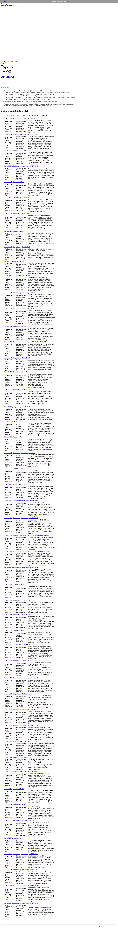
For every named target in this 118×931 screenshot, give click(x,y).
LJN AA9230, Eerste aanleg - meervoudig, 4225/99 (19, 453)
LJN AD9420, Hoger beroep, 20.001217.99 (17, 614)
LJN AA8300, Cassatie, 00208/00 (14, 630)
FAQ (99, 926)
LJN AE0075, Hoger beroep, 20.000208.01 (17, 407)
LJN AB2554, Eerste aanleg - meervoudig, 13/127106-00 (21, 166)
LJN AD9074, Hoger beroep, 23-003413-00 (17, 389)
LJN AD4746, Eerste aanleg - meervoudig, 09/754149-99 (21, 134)
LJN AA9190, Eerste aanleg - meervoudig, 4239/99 (19, 118)
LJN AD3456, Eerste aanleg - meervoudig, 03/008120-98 (21, 885)
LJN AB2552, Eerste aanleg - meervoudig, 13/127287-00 (21, 903)
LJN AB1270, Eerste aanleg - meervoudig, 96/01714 (19, 820)
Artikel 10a (14, 62)
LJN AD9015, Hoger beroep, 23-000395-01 (17, 150)
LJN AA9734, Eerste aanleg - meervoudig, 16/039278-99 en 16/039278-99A (26, 551)
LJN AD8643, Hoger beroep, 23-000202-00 (17, 757)
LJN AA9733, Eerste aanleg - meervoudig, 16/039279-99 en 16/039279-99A (26, 342)
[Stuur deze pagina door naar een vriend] (3, 63)
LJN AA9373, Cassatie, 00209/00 (14, 584)
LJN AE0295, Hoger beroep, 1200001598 (16, 197)
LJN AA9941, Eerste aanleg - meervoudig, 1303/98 (19, 293)
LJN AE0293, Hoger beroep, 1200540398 (16, 484)
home (2, 62)
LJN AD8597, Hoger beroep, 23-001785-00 (17, 372)
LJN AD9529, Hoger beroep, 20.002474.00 (17, 358)
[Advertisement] (6, 33)
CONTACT (115, 927)
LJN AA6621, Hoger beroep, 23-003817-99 (17, 694)
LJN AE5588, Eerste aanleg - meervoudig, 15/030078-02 (21, 567)
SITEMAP (91, 926)
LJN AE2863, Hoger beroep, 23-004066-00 (17, 644)
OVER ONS (79, 926)
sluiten (68, 1)
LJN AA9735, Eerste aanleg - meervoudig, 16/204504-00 (21, 678)
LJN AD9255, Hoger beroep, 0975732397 (16, 213)
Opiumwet (7, 62)
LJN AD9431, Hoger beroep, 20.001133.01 (17, 247)
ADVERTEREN (85, 926)
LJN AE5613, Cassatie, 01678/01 (14, 421)
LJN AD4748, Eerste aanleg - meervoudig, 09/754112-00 (21, 869)
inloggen (3, 5)
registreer (9, 5)
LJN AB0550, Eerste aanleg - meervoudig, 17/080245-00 (21, 854)
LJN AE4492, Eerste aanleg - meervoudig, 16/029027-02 (21, 500)
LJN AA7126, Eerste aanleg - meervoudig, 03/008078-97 (21, 771)
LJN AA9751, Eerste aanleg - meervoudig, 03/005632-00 (21, 518)
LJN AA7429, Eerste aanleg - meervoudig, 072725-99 (20, 660)
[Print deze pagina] (1, 63)
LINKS (95, 926)
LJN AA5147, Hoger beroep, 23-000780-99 (17, 326)
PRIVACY (115, 926)
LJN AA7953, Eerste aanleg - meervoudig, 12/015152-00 (21, 308)
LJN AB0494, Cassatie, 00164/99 (14, 261)
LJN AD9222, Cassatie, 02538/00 (14, 182)
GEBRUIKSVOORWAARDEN (106, 926)
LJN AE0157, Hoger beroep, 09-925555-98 (17, 275)
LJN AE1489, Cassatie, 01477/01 (14, 789)
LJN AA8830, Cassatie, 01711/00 (14, 437)
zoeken (3, 3)
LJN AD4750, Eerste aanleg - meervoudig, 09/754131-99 (21, 741)
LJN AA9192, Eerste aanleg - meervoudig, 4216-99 (19, 709)
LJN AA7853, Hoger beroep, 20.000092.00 (17, 600)
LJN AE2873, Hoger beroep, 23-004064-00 (17, 838)
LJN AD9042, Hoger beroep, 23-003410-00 (17, 804)
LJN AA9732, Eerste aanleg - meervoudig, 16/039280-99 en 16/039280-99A (26, 535)
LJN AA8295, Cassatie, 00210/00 (14, 231)
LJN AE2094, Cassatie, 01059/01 (14, 468)
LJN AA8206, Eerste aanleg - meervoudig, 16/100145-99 (21, 725)
